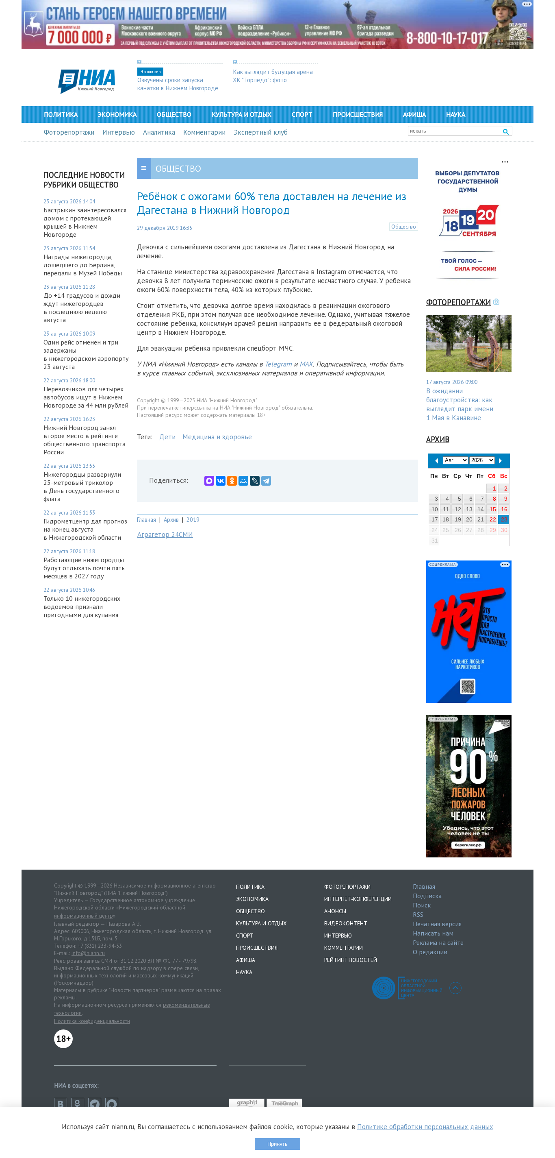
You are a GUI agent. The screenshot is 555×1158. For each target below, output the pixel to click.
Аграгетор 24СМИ (165, 534)
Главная (146, 519)
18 (445, 519)
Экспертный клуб (261, 132)
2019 (192, 519)
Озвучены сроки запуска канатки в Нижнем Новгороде (177, 84)
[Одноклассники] (232, 481)
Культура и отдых (241, 114)
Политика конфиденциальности (92, 1021)
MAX (306, 364)
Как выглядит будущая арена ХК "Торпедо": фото (273, 76)
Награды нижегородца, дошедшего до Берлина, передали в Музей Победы (82, 265)
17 (434, 519)
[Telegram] (266, 481)
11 (446, 509)
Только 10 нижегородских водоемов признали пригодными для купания (81, 606)
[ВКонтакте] (220, 481)
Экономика (117, 114)
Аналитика (159, 132)
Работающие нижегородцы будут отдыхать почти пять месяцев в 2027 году (84, 568)
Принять (277, 1144)
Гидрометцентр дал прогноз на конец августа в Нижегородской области (85, 529)
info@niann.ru (88, 953)
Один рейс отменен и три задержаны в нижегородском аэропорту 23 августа (86, 354)
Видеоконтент (345, 923)
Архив (171, 519)
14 (480, 509)
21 (480, 519)
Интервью (118, 132)
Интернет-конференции (358, 899)
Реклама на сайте (438, 942)
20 (469, 519)
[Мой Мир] (243, 481)
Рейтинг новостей (350, 960)
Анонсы (335, 911)
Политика (61, 114)
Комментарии (204, 132)
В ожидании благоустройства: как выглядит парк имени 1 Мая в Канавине (459, 404)
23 (504, 519)
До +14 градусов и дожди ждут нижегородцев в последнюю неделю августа (81, 307)
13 (469, 509)
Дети (167, 436)
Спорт (302, 114)
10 (434, 509)
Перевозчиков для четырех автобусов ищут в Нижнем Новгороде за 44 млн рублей (85, 397)
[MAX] (209, 481)
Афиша (414, 114)
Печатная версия (437, 924)
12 (458, 509)
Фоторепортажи (69, 132)
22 (493, 519)
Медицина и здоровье (217, 436)
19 (458, 519)
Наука (455, 114)
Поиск (422, 905)
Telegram (278, 364)
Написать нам (433, 933)
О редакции (430, 952)
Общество (174, 114)
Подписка (427, 896)
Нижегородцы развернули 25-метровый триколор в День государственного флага (82, 486)
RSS (418, 914)
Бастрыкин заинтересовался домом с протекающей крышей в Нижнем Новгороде (84, 222)
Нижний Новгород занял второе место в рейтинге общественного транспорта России (84, 439)
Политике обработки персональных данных (425, 1126)
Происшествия (358, 114)
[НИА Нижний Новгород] (86, 91)
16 (504, 509)
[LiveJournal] (255, 481)
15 (493, 509)
